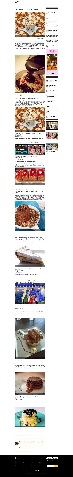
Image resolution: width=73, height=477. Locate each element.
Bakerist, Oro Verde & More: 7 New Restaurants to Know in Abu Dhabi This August (52, 111)
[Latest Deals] (52, 53)
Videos (24, 5)
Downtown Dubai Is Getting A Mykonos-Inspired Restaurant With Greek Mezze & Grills (52, 46)
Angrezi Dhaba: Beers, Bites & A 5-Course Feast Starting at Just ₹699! (52, 71)
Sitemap (40, 462)
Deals (35, 5)
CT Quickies (38, 5)
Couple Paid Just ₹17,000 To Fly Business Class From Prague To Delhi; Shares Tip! (51, 17)
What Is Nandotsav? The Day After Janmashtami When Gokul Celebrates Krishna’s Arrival (51, 31)
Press (23, 465)
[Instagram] (37, 470)
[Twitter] (35, 470)
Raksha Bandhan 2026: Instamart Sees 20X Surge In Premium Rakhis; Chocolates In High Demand (52, 12)
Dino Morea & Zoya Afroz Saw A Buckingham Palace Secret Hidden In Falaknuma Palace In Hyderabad (51, 152)
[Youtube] (39, 470)
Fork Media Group (44, 473)
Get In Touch (40, 460)
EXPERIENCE (21, 5)
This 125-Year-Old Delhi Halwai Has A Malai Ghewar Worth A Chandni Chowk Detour (52, 91)
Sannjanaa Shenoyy (19, 10)
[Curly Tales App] (49, 458)
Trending (29, 5)
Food (15, 5)
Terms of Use (32, 465)
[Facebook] (34, 470)
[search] (57, 5)
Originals (32, 5)
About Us (32, 460)
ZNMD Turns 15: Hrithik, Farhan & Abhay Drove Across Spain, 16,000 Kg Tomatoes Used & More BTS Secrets (52, 116)
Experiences (16, 462)
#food (47, 20)
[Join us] (39, 38)
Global (50, 5)
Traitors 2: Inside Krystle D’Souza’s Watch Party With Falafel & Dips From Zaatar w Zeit (51, 86)
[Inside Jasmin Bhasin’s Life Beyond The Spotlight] (52, 135)
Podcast (40, 465)
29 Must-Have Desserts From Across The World (26, 189)
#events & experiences (48, 29)
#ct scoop (47, 10)
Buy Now (52, 73)
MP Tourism (55, 5)
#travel (47, 34)
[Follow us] (43, 38)
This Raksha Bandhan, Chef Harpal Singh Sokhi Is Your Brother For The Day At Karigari (52, 106)
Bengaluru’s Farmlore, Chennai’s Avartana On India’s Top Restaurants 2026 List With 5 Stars (51, 101)
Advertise (32, 462)
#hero (47, 128)
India (43, 5)
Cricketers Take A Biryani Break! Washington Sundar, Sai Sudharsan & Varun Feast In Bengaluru (51, 96)
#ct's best (47, 39)
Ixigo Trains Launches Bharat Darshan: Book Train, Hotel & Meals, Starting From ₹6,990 (52, 36)
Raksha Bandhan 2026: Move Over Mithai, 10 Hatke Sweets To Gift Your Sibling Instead (51, 80)
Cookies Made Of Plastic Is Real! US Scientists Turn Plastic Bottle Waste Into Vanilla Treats (51, 22)
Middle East (46, 5)
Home (16, 460)
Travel (18, 5)
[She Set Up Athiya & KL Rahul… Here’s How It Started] (52, 124)
